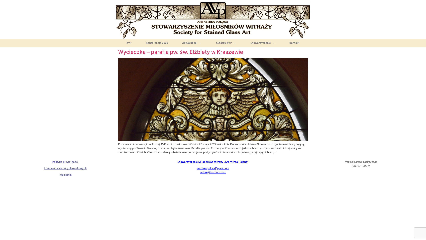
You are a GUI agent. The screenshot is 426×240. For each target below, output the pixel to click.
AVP (129, 42)
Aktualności (189, 42)
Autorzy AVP (224, 42)
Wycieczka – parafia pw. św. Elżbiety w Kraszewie (180, 52)
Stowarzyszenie (260, 42)
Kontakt (294, 42)
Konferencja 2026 (157, 42)
